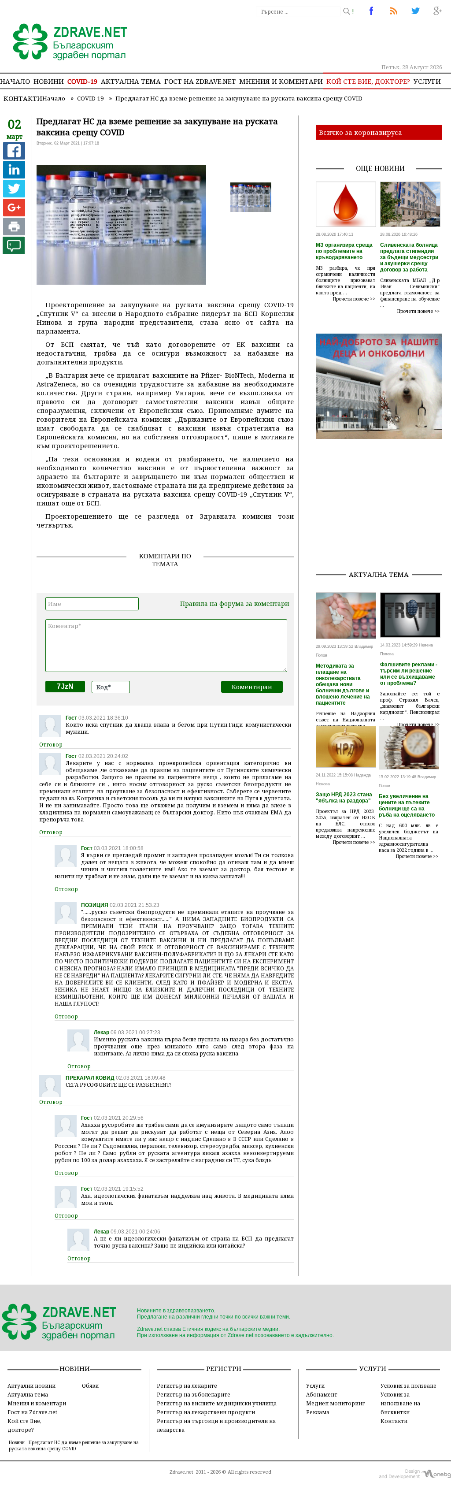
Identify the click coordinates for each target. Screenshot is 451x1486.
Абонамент (321, 1394)
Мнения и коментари (281, 81)
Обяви (90, 1385)
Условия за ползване (408, 1385)
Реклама (317, 1411)
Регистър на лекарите (187, 1385)
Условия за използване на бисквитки (400, 1403)
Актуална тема (131, 81)
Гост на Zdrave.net (32, 1411)
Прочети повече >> (354, 299)
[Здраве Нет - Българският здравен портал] (65, 42)
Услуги (427, 81)
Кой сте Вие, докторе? (368, 81)
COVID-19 (82, 81)
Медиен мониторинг (335, 1403)
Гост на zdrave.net (200, 81)
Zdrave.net (181, 1472)
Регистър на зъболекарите (193, 1394)
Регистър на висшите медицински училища (217, 1403)
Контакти (23, 98)
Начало (15, 81)
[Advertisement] (383, 508)
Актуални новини (31, 1385)
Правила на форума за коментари (234, 603)
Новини (48, 81)
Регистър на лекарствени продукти (206, 1411)
